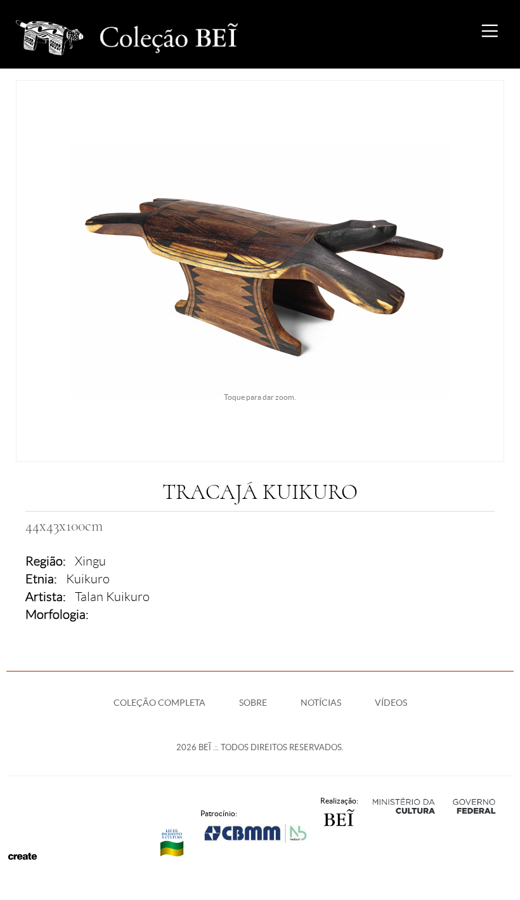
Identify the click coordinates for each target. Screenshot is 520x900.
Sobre (253, 703)
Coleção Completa (159, 703)
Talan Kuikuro (112, 597)
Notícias (321, 703)
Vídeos (391, 703)
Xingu (90, 561)
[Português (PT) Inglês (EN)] (443, 34)
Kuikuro (88, 579)
